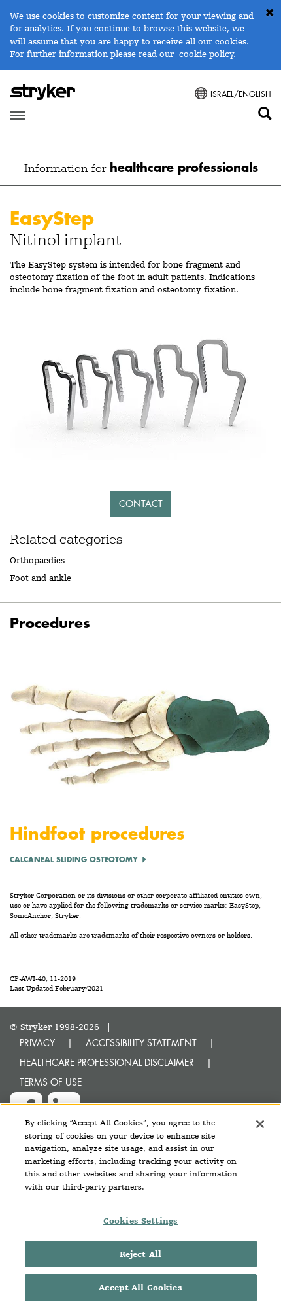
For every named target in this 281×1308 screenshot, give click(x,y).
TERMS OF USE (51, 1082)
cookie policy (206, 53)
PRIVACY (37, 1042)
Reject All (140, 1254)
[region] (140, 1205)
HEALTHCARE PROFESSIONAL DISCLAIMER (107, 1062)
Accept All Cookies (140, 1287)
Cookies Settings (140, 1221)
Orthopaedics (37, 560)
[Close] (260, 1124)
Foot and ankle (40, 578)
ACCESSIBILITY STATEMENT (141, 1042)
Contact (141, 503)
